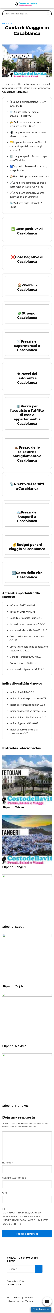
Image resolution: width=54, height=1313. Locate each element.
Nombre (7, 1163)
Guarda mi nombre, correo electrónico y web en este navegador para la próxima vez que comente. (25, 1218)
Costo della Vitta (15, 1281)
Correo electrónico (15, 1178)
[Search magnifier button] (48, 14)
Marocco (7, 23)
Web (4, 1193)
